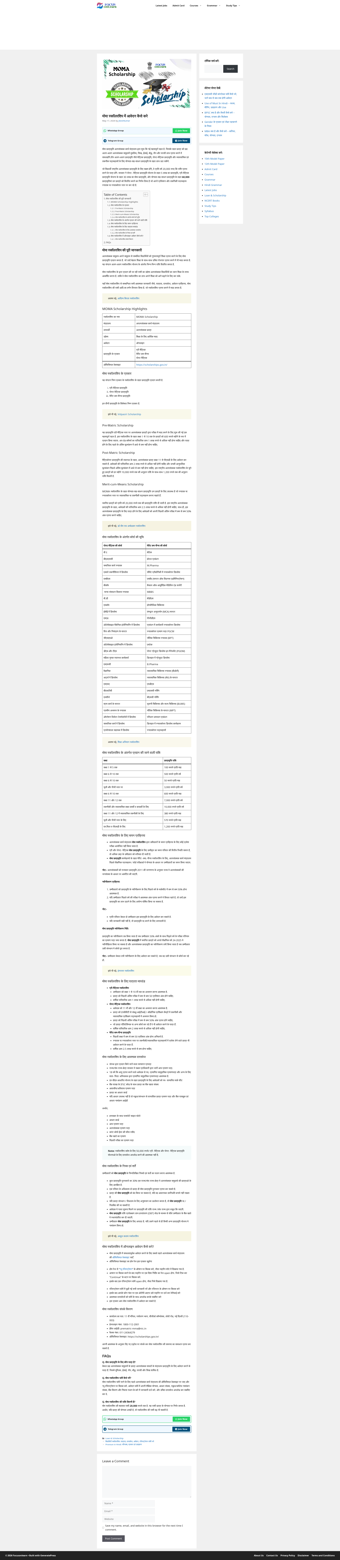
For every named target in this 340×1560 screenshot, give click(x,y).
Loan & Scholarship (114, 1438)
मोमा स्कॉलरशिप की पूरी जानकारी (118, 198)
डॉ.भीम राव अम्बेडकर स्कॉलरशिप (131, 525)
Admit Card (178, 5)
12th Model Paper (214, 163)
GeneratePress (48, 1555)
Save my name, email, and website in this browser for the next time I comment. (144, 1527)
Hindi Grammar (213, 185)
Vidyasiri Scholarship (129, 414)
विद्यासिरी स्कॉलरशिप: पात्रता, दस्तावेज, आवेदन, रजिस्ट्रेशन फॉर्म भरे (129, 1441)
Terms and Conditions (323, 1555)
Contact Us (272, 1555)
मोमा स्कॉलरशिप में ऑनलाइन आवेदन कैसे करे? (127, 235)
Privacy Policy (287, 1555)
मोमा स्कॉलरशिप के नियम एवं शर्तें (125, 233)
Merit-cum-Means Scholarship (127, 214)
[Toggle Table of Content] (144, 194)
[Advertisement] (170, 31)
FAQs (108, 242)
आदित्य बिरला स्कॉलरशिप (128, 298)
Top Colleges (212, 216)
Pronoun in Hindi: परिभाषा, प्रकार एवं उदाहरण (123, 1444)
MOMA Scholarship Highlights (124, 201)
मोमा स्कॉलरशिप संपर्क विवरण (124, 239)
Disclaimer (303, 1555)
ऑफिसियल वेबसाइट (120, 1257)
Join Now (182, 130)
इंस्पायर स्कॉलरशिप (126, 970)
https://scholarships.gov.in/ (151, 364)
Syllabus (209, 211)
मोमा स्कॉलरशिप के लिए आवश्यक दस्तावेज (128, 230)
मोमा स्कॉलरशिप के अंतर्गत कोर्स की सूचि (127, 217)
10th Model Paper (214, 158)
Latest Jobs (161, 5)
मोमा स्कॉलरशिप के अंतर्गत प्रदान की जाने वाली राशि (129, 220)
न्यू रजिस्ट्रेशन (126, 1269)
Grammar (212, 5)
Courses (194, 5)
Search (230, 68)
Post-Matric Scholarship (124, 211)
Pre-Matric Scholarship (124, 208)
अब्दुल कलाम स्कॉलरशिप (128, 1236)
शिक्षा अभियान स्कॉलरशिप (128, 742)
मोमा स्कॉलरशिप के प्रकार (120, 205)
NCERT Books (212, 200)
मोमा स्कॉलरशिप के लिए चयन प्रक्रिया (124, 223)
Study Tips (231, 5)
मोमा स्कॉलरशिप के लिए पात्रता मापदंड (124, 226)
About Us (259, 1555)
